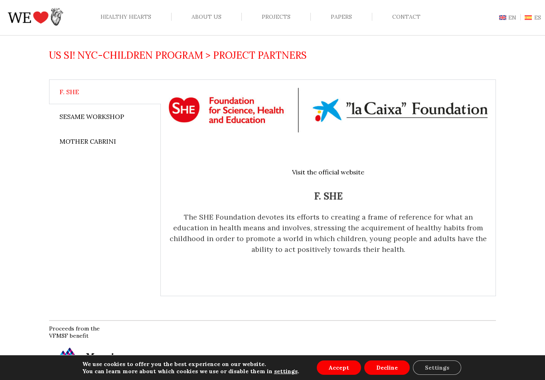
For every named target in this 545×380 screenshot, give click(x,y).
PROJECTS (276, 16)
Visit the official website (328, 172)
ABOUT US (206, 16)
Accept (339, 367)
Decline (387, 367)
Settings (437, 367)
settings (286, 371)
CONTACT (406, 16)
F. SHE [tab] (69, 92)
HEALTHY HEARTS (126, 16)
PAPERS (341, 16)
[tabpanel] (328, 188)
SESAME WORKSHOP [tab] (91, 117)
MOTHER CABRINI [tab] (87, 141)
